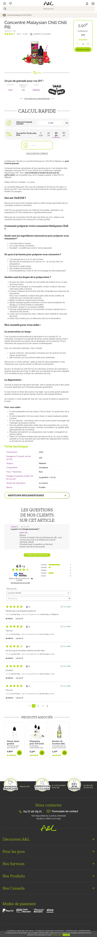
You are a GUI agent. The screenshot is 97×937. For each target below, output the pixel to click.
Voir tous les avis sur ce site (20, 583)
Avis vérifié (66, 607)
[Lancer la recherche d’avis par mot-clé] (69, 598)
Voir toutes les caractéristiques (37, 98)
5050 (56, 134)
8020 (64, 134)
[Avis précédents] (29, 706)
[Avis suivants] (47, 706)
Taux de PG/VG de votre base (26, 134)
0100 (41, 134)
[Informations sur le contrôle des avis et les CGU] (32, 579)
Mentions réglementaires (26, 495)
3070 (48, 134)
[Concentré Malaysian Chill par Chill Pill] (37, 53)
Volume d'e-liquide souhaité (24, 123)
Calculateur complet (37, 153)
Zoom (38, 73)
